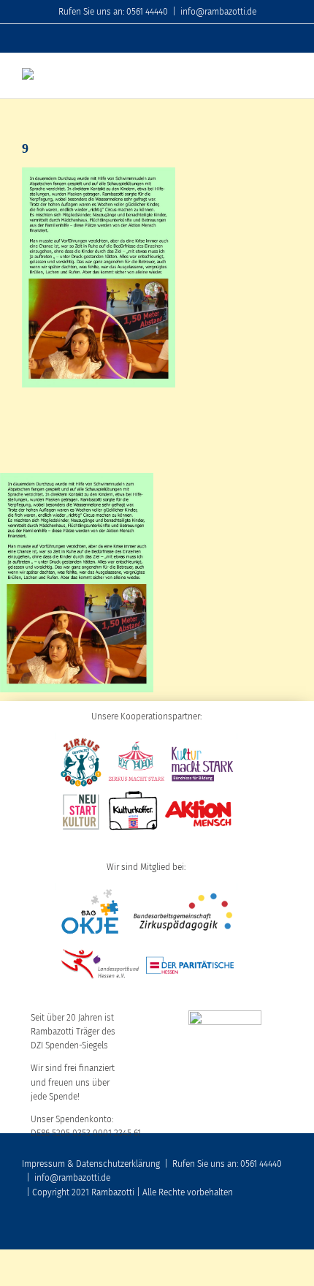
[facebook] (217, 1229)
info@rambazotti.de (218, 12)
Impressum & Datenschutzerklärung (91, 1164)
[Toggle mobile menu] (286, 75)
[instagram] (264, 1229)
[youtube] (241, 1229)
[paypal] (287, 1229)
